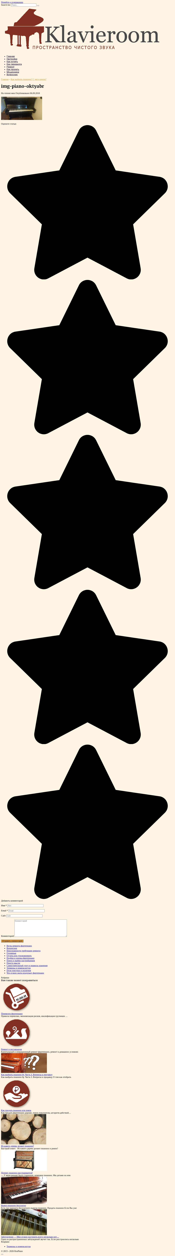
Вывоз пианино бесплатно (13, 1205)
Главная (11, 56)
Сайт (3, 916)
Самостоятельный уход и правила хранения (27, 965)
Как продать (13, 69)
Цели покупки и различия (19, 970)
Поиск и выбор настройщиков (21, 960)
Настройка (12, 59)
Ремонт (10, 67)
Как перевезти (14, 64)
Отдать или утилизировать (19, 955)
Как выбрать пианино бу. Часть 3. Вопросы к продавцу (26, 1074)
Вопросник (12, 74)
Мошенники (13, 72)
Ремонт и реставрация (11, 1049)
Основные (11, 953)
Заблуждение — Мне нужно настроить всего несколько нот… (30, 1237)
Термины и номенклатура (19, 968)
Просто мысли (13, 963)
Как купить (12, 61)
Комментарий (7, 936)
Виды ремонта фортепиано (19, 946)
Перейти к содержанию (12, 2)
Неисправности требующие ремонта (23, 951)
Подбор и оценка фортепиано (20, 958)
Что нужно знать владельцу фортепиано (25, 973)
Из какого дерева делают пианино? (17, 1146)
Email (4, 910)
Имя (4, 905)
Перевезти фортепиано (12, 1013)
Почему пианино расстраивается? (17, 1173)
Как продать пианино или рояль (16, 1110)
